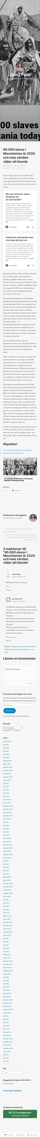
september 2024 (8, 816)
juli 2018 (6, 1055)
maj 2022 (6, 906)
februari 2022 (7, 916)
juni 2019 (6, 1019)
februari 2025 (7, 799)
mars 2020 (6, 990)
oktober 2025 (7, 774)
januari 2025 (7, 803)
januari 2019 (7, 1035)
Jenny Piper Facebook (12, 1091)
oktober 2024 (7, 812)
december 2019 (8, 1000)
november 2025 (8, 770)
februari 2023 (7, 877)
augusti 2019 (7, 1013)
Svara (9, 590)
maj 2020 (6, 984)
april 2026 (6, 754)
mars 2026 (6, 757)
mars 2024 (6, 835)
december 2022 (8, 883)
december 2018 (8, 1039)
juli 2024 (6, 822)
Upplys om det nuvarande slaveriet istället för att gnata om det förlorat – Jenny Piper (20, 649)
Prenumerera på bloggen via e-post (17, 694)
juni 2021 (6, 942)
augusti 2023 (7, 858)
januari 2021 (7, 958)
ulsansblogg (16, 574)
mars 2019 (6, 1029)
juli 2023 (6, 861)
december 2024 (8, 806)
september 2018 (8, 1048)
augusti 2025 (7, 780)
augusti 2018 (7, 1051)
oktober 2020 (7, 967)
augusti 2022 (7, 896)
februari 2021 (7, 954)
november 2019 (8, 1003)
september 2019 (8, 1009)
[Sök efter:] (13, 1072)
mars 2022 (6, 913)
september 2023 (8, 854)
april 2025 (6, 793)
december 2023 (8, 845)
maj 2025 (6, 790)
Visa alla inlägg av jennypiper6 (12, 518)
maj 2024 (6, 829)
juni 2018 (6, 1058)
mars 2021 (6, 951)
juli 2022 (6, 900)
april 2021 (6, 948)
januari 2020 (7, 997)
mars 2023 (6, 874)
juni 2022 (6, 903)
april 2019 (6, 1026)
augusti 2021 (7, 935)
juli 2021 (6, 938)
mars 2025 (6, 796)
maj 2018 (6, 1061)
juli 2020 (6, 977)
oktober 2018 (7, 1045)
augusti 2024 (7, 819)
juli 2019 (6, 1016)
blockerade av (22, 1114)
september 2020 (8, 971)
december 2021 (8, 922)
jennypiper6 (9, 165)
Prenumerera (9, 711)
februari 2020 (7, 993)
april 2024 (6, 832)
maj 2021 (6, 945)
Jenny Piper (20, 74)
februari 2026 (7, 761)
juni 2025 (6, 786)
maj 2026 (6, 751)
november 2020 (8, 964)
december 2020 (8, 961)
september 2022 (8, 893)
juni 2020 (6, 980)
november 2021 (8, 925)
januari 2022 (7, 919)
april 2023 (6, 870)
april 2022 (6, 909)
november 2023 (8, 848)
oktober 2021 (7, 929)
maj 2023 (6, 867)
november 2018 (8, 1042)
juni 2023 (6, 864)
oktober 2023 (7, 851)
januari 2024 (7, 841)
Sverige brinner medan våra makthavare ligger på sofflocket (17, 530)
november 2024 (8, 809)
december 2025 (8, 767)
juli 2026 (6, 744)
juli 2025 (6, 783)
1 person (14, 637)
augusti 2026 (7, 741)
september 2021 (8, 932)
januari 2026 (7, 764)
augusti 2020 (7, 974)
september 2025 (8, 777)
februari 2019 (7, 1032)
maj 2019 (6, 1022)
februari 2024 (7, 838)
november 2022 (8, 887)
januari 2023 (7, 880)
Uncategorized (21, 165)
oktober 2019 (7, 1006)
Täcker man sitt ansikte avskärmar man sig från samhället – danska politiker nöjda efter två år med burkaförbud (20, 537)
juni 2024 (6, 825)
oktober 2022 (7, 890)
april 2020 (6, 987)
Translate (17, 730)
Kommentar (29, 683)
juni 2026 (6, 748)
